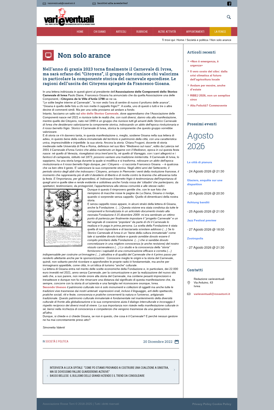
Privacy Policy (202, 404)
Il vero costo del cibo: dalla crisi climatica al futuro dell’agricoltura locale (208, 75)
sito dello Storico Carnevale (100, 113)
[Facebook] (229, 4)
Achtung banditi (198, 202)
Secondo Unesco (54, 287)
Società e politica (197, 40)
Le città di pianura (199, 162)
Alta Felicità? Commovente (208, 105)
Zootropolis (195, 238)
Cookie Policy (221, 404)
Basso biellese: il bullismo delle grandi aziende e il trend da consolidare (97, 375)
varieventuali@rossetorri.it (61, 3)
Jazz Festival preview (201, 220)
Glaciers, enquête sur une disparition (204, 182)
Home (180, 40)
